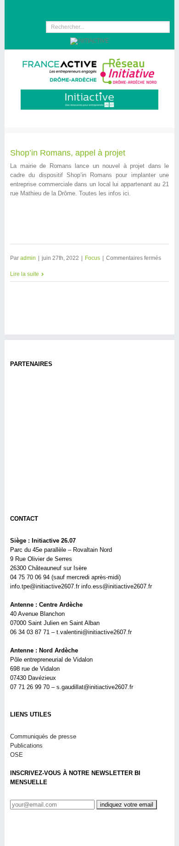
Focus (92, 258)
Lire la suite (24, 274)
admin (28, 258)
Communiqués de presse (43, 736)
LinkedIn (86, 8)
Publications (26, 745)
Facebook (70, 8)
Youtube (105, 10)
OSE (16, 754)
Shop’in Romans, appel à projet (67, 152)
